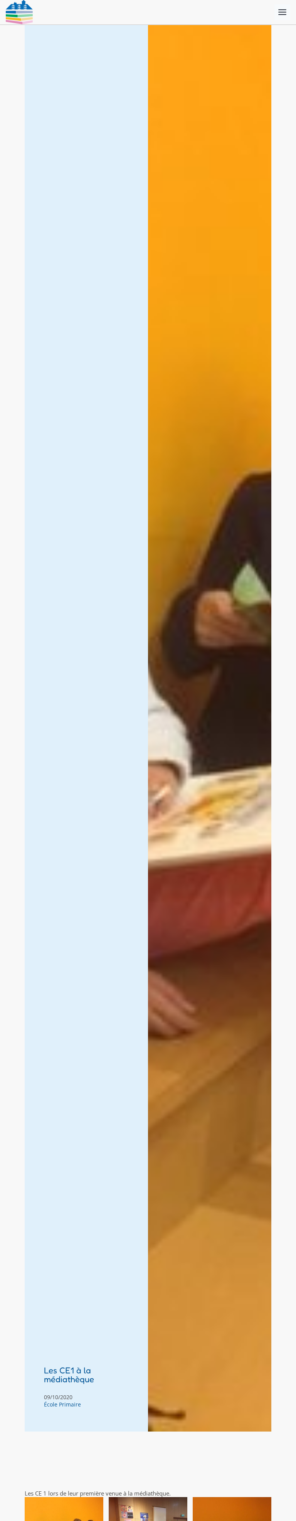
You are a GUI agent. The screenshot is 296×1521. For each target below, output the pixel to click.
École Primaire (62, 1404)
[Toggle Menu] (282, 12)
